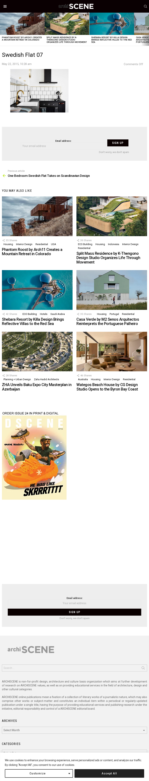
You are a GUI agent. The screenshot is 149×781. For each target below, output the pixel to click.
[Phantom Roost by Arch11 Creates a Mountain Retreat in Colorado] (22, 24)
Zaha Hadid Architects (46, 379)
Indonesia (113, 244)
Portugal (114, 314)
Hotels (43, 314)
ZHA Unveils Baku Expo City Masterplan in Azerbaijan (36, 386)
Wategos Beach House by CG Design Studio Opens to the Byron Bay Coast (107, 386)
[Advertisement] (74, 544)
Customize (37, 773)
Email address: (63, 140)
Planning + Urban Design (17, 379)
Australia (83, 379)
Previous (2, 29)
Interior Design (24, 244)
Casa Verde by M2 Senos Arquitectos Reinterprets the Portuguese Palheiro (107, 321)
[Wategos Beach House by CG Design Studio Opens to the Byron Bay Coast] (111, 351)
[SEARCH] (145, 6)
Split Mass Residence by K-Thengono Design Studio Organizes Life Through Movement (67, 39)
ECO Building (85, 244)
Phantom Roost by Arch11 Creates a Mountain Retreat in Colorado (22, 38)
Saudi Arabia (57, 314)
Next (147, 29)
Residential (42, 244)
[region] (74, 766)
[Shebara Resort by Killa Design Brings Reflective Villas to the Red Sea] (111, 24)
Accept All (109, 773)
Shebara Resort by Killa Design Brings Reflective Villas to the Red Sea (111, 39)
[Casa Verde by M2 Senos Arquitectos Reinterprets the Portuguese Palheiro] (111, 290)
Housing (8, 244)
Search (143, 668)
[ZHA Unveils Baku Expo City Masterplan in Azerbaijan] (37, 351)
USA (53, 244)
